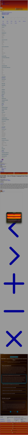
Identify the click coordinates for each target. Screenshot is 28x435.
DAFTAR (14, 217)
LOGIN (14, 214)
